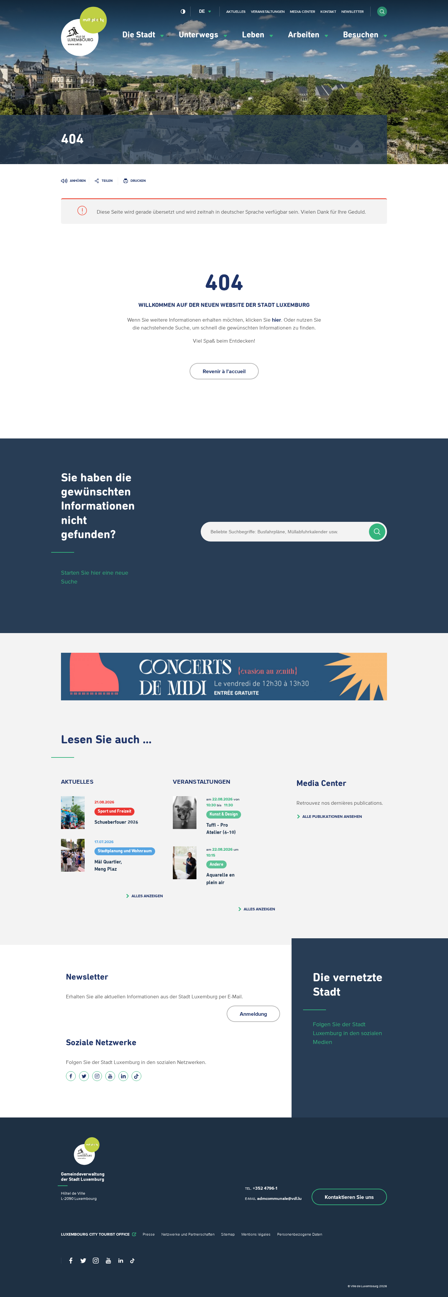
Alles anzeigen (147, 896)
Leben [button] (254, 35)
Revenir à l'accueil (224, 371)
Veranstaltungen (268, 11)
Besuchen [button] (361, 35)
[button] (382, 11)
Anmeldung (253, 1014)
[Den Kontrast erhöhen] (183, 11)
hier (276, 320)
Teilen (107, 180)
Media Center (302, 11)
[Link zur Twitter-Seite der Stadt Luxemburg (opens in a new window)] (84, 1076)
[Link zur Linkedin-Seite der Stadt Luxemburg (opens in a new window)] (123, 1076)
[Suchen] (377, 531)
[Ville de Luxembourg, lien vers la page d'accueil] (84, 54)
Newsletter (352, 11)
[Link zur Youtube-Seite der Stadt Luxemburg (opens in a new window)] (110, 1076)
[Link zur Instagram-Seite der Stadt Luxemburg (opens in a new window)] (97, 1076)
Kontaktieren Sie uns (349, 1197)
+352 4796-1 (265, 1188)
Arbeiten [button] (304, 35)
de (202, 11)
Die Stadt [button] (139, 35)
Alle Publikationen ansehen (332, 816)
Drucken (138, 180)
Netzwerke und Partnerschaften (187, 1234)
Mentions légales (256, 1234)
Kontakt (328, 11)
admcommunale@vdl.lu (279, 1198)
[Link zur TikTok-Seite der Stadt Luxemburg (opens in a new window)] (136, 1076)
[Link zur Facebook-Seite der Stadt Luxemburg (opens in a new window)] (71, 1076)
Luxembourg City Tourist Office (95, 1234)
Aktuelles (236, 11)
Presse (149, 1234)
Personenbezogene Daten (299, 1234)
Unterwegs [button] (199, 35)
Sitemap (228, 1234)
